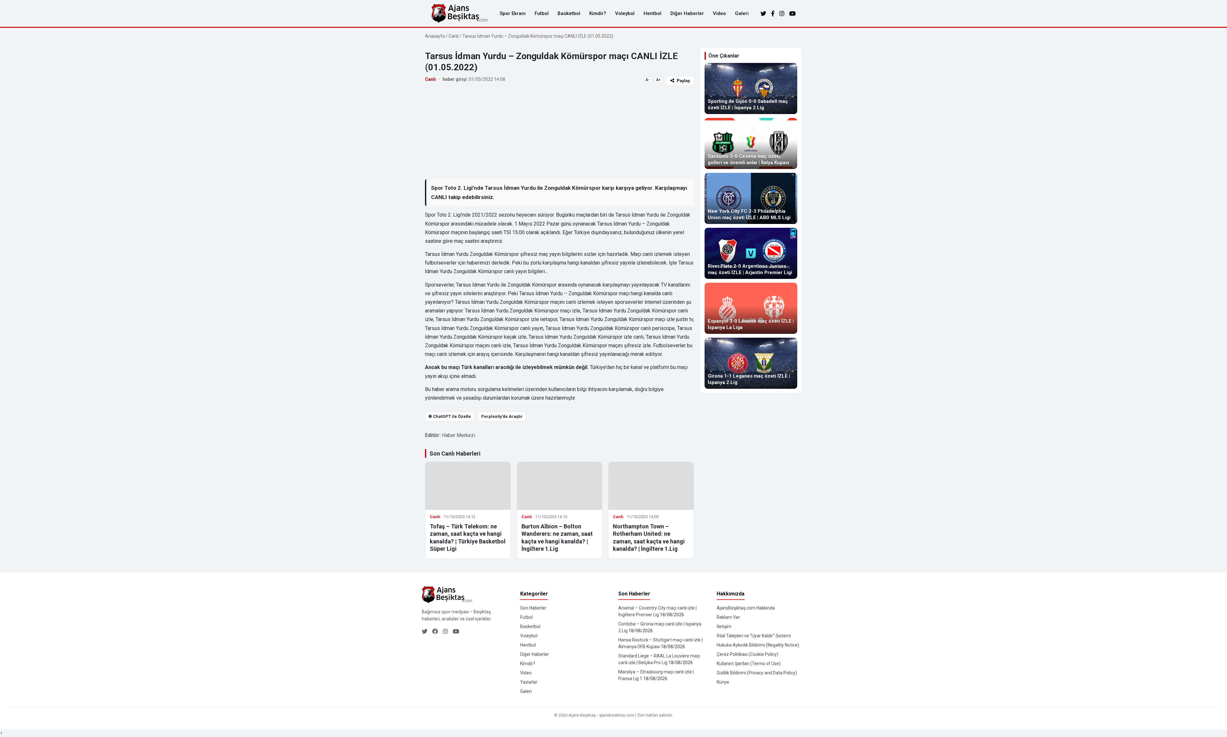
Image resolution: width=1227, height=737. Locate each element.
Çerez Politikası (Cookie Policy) (747, 654)
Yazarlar (528, 682)
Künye (723, 682)
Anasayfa (435, 36)
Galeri (742, 13)
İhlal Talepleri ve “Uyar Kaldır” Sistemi (754, 635)
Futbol (542, 13)
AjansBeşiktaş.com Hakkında (746, 607)
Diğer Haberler (687, 13)
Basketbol (569, 13)
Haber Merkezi (458, 435)
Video (719, 13)
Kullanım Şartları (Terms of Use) (749, 663)
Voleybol (625, 13)
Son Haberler (533, 607)
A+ (658, 80)
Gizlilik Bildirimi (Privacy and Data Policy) (757, 672)
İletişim (724, 626)
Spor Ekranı (513, 13)
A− (647, 80)
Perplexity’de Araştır (502, 416)
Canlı (454, 36)
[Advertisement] (559, 132)
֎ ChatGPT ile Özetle (449, 416)
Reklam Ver (728, 617)
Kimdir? (597, 13)
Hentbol (652, 13)
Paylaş (683, 80)
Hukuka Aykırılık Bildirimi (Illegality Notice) (758, 645)
